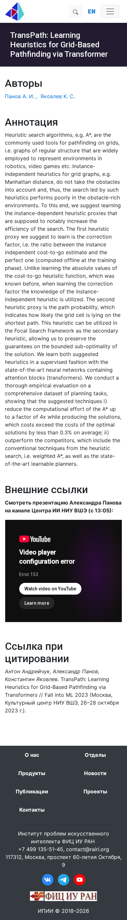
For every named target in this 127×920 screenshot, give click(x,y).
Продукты (31, 773)
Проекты (95, 791)
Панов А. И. (19, 96)
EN (92, 11)
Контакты (32, 809)
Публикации (32, 791)
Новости (95, 773)
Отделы (95, 755)
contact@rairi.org (87, 849)
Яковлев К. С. (57, 96)
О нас (32, 755)
